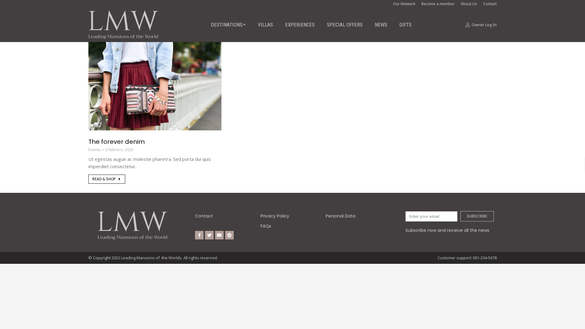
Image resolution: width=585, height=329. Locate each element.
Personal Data (340, 216)
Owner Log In (484, 24)
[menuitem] (228, 25)
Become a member (438, 3)
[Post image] (155, 86)
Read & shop (103, 179)
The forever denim (116, 141)
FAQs (266, 226)
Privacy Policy (275, 216)
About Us (469, 3)
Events (94, 149)
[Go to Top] (576, 320)
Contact (204, 216)
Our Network (404, 3)
